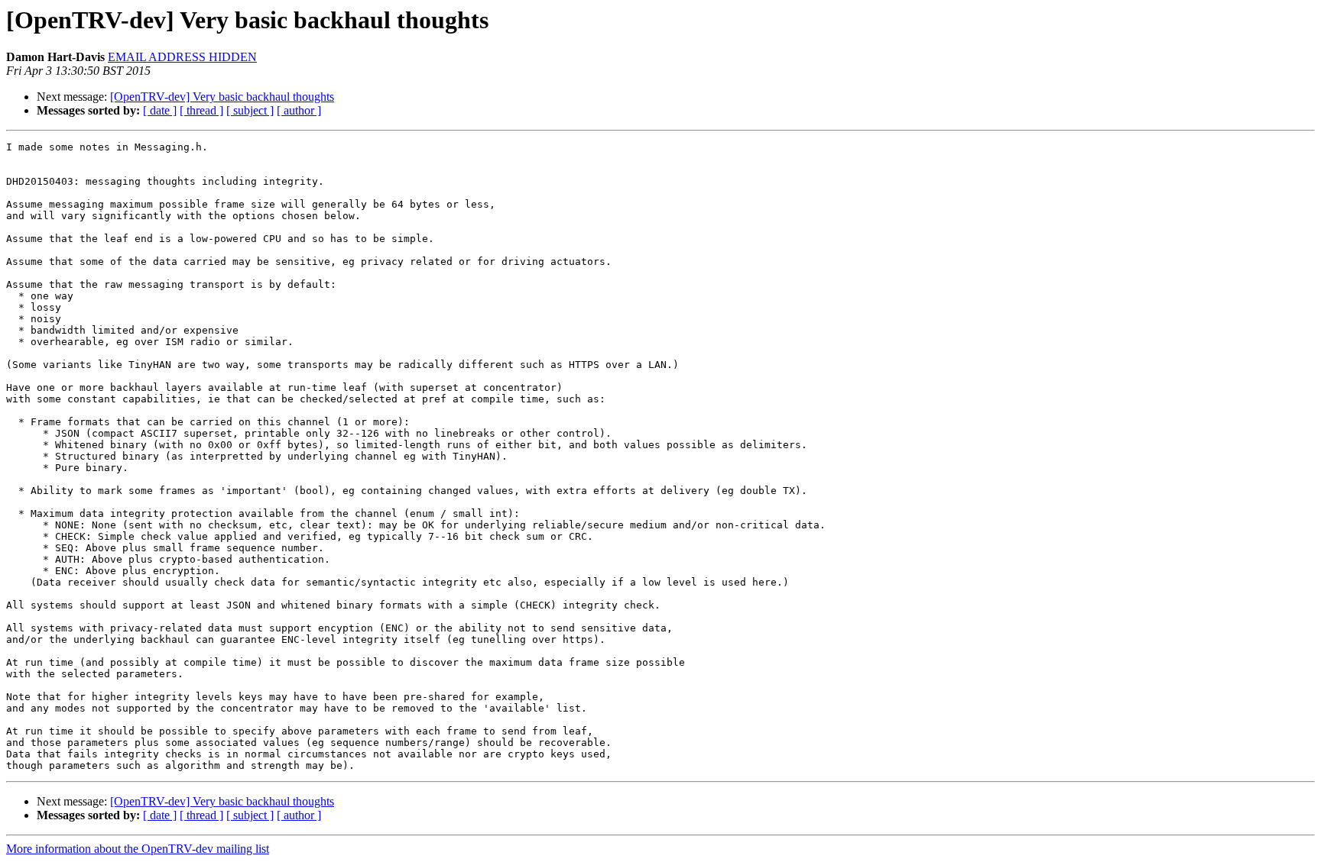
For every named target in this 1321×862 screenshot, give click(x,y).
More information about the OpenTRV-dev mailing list (137, 848)
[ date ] (160, 110)
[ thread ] (201, 110)
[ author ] (299, 110)
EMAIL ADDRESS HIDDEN (182, 56)
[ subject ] (250, 110)
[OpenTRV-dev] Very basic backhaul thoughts (222, 96)
